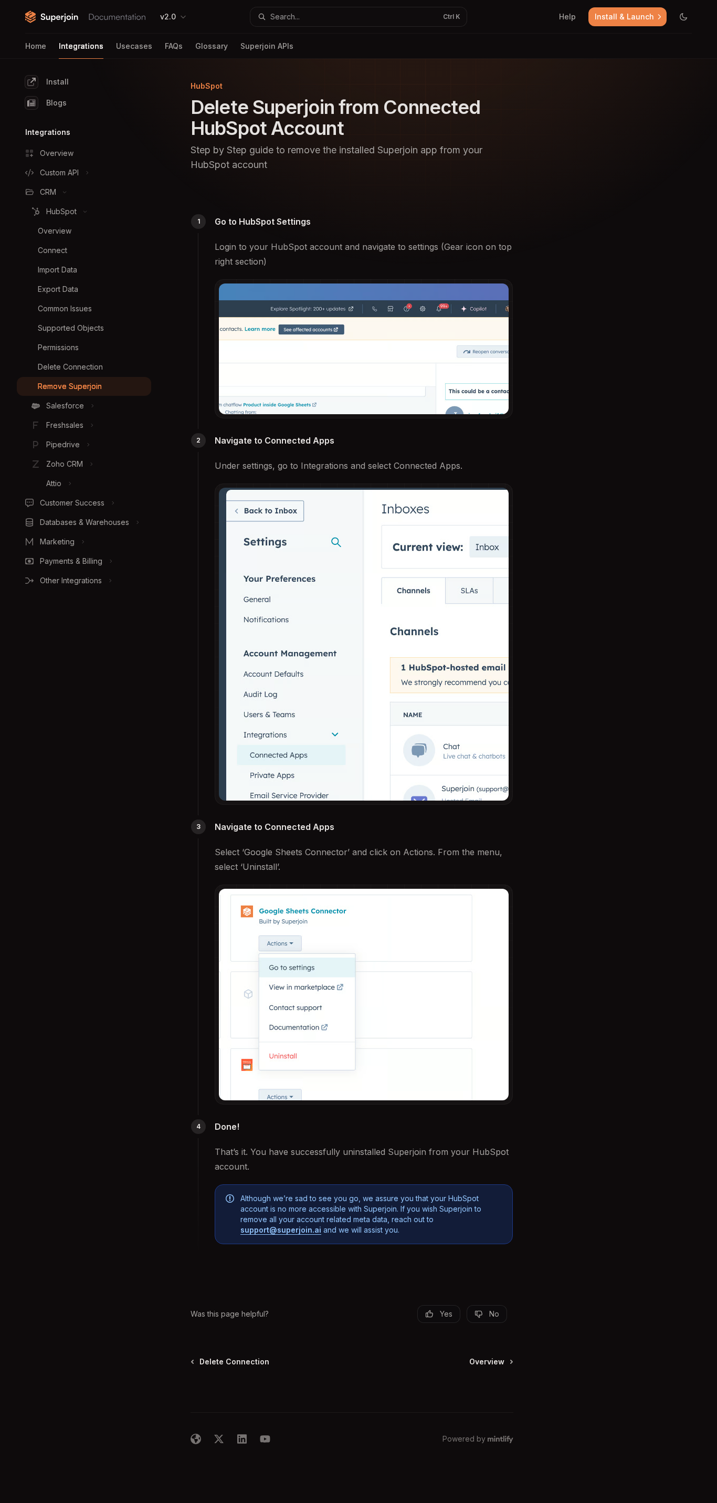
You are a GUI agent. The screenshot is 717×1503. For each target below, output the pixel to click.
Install (57, 81)
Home (35, 45)
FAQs (174, 45)
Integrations (81, 45)
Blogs (56, 102)
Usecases (134, 45)
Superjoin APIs (266, 45)
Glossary (211, 45)
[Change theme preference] (683, 16)
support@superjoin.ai (280, 1229)
